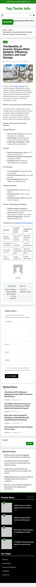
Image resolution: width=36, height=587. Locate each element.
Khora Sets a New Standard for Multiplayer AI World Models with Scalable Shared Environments (16, 417)
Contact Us (5, 575)
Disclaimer (5, 571)
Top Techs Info (18, 8)
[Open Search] (30, 15)
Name (7, 344)
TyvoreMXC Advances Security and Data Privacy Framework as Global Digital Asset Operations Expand (17, 406)
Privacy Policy (6, 563)
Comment (8, 321)
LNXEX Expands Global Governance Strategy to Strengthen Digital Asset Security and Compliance (18, 479)
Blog (5, 42)
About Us (5, 559)
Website (7, 360)
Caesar (7, 61)
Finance (16, 510)
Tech (15, 522)
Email (7, 352)
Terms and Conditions (9, 567)
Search (5, 440)
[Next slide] (33, 1)
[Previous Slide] (31, 1)
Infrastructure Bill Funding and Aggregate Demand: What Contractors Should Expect (18, 394)
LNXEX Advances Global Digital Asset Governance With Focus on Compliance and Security (16, 1)
